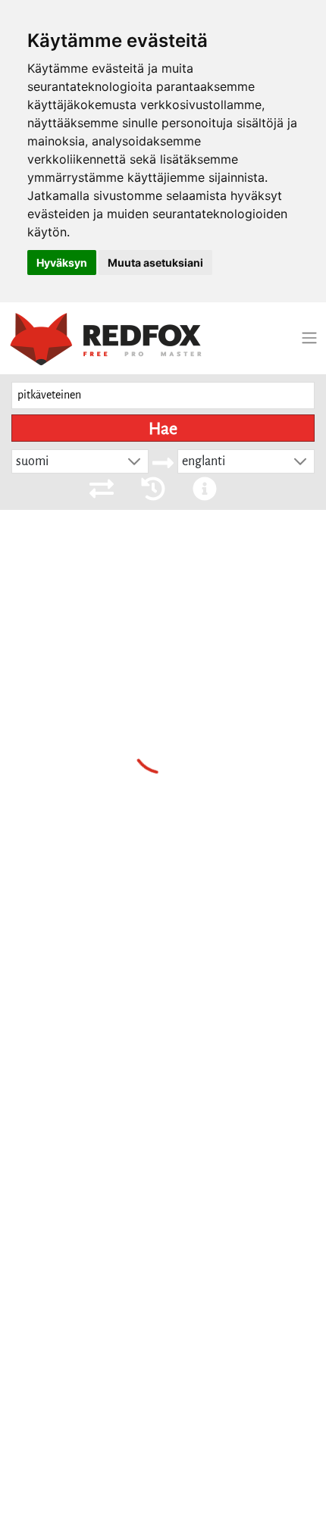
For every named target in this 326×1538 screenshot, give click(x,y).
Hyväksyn (61, 262)
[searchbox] (163, 396)
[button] (134, 461)
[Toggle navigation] (309, 338)
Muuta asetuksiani (155, 262)
